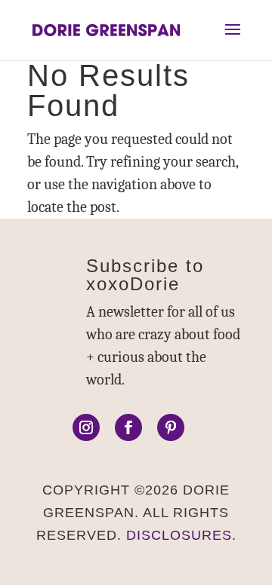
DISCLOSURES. (181, 535)
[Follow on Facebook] (128, 427)
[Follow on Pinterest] (170, 427)
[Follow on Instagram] (86, 427)
